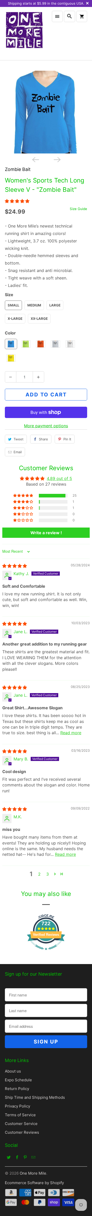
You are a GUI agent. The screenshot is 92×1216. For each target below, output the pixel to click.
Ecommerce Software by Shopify (34, 1182)
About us (13, 1071)
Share (43, 439)
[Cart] (81, 16)
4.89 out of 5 (59, 478)
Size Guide (78, 209)
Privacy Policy (17, 1106)
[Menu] (57, 16)
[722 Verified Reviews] (46, 952)
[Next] (56, 159)
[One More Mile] (24, 33)
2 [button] (39, 874)
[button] (17, 201)
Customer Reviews (22, 1132)
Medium (34, 305)
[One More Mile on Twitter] (9, 1157)
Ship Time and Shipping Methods (35, 1097)
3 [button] (47, 874)
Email (18, 452)
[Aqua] (46, 112)
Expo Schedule (18, 1079)
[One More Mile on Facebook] (17, 1157)
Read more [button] (70, 732)
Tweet (19, 439)
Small (13, 305)
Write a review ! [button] (46, 532)
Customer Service (21, 1123)
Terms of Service (20, 1114)
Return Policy (17, 1088)
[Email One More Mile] (33, 1157)
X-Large (15, 318)
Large (55, 305)
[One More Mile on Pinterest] (25, 1157)
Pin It (67, 439)
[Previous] (35, 159)
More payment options (46, 425)
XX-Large (39, 318)
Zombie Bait (18, 169)
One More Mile (33, 1173)
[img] (14, 565)
